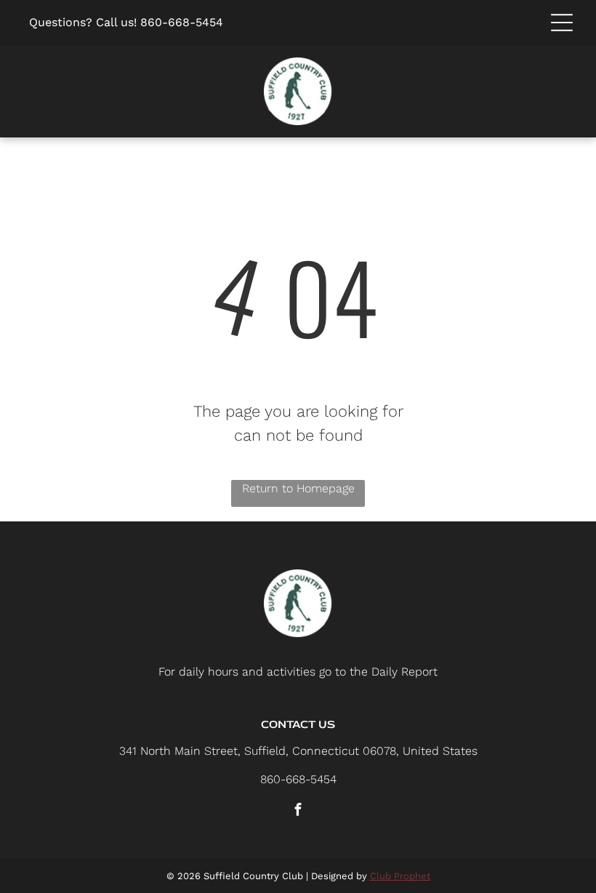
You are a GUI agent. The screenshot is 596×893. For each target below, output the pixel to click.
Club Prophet (400, 875)
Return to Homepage (298, 488)
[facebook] (298, 811)
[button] (562, 22)
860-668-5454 (181, 22)
